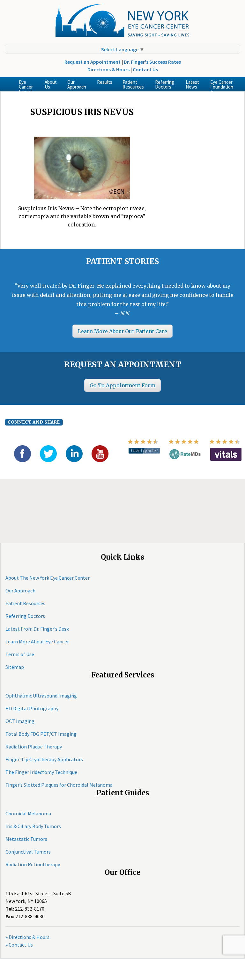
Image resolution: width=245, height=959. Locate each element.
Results (104, 82)
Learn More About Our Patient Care (122, 331)
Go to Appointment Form (122, 385)
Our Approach (76, 84)
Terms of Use (19, 654)
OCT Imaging (19, 721)
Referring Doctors (164, 84)
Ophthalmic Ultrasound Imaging (41, 695)
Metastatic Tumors (26, 839)
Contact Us (145, 69)
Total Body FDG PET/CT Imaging (41, 734)
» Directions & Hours (27, 937)
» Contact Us (19, 944)
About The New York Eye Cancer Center (47, 578)
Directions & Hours (108, 69)
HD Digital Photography (31, 708)
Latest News (192, 84)
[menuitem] (27, 84)
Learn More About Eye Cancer (37, 641)
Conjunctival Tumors (28, 851)
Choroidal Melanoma (28, 813)
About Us (51, 84)
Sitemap (14, 667)
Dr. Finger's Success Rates (152, 62)
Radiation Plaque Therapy (33, 746)
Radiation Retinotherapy (32, 864)
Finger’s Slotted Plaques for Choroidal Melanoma (59, 785)
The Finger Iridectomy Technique (41, 772)
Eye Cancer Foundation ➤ (221, 85)
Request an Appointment (92, 62)
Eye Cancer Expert (26, 85)
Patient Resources (133, 84)
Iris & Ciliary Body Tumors (33, 826)
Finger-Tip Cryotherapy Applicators (44, 759)
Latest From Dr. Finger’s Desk (37, 629)
